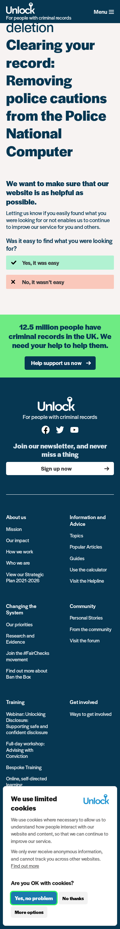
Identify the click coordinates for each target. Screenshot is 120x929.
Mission (14, 528)
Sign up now (56, 468)
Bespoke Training (24, 767)
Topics (76, 535)
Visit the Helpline (87, 580)
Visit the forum (85, 640)
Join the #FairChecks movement (27, 655)
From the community (90, 629)
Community (83, 606)
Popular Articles (86, 546)
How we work (19, 551)
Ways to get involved (91, 713)
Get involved (84, 702)
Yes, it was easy (40, 262)
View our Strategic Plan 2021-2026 (25, 577)
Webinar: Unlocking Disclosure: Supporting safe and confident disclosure (27, 723)
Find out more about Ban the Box (26, 673)
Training (15, 702)
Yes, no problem (34, 898)
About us (16, 517)
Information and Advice (88, 520)
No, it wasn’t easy (43, 282)
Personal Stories (86, 617)
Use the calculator (88, 569)
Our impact (17, 540)
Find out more (25, 865)
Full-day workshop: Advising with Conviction (25, 749)
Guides (77, 558)
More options (29, 912)
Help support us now (56, 363)
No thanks (73, 898)
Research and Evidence (20, 638)
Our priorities (19, 624)
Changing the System (21, 609)
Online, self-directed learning (26, 781)
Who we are (18, 562)
